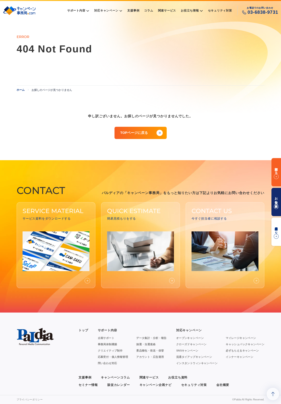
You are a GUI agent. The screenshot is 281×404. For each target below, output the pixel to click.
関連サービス (149, 377)
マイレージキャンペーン (241, 337)
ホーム (21, 89)
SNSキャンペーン (187, 350)
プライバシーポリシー (30, 399)
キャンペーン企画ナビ (156, 384)
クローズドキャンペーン (191, 344)
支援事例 (85, 377)
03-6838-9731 (263, 12)
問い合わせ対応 (107, 363)
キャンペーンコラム (115, 377)
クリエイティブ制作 (110, 350)
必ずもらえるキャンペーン (242, 350)
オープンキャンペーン (190, 337)
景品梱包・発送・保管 (150, 350)
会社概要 (222, 384)
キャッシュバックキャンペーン (245, 344)
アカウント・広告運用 (150, 356)
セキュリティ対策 (194, 384)
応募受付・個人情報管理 (113, 356)
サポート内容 (107, 330)
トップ (83, 330)
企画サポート (106, 337)
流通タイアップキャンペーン (194, 356)
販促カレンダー (118, 384)
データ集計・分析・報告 (151, 337)
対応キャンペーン (189, 330)
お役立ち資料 (178, 377)
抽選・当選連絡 (146, 344)
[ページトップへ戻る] (273, 394)
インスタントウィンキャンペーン (197, 363)
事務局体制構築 (107, 344)
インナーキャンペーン (239, 356)
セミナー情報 (88, 384)
